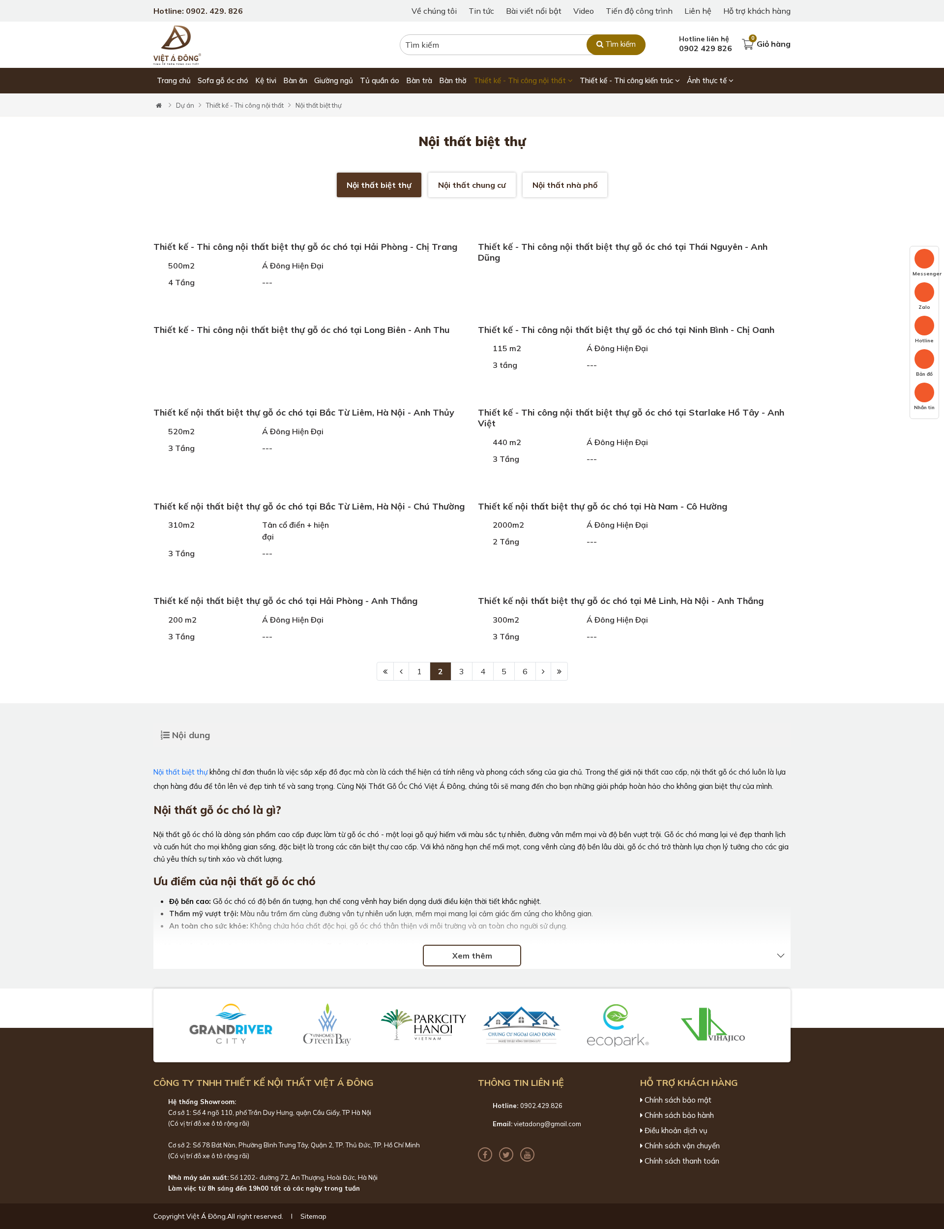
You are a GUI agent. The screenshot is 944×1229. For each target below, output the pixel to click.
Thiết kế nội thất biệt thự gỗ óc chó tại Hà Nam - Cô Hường (602, 506)
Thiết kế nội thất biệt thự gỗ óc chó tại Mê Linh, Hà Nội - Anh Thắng (621, 600)
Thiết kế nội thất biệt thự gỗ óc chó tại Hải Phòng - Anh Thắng (285, 600)
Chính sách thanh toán (681, 1161)
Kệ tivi (265, 80)
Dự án (185, 105)
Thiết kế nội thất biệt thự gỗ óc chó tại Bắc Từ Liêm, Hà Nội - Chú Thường (309, 506)
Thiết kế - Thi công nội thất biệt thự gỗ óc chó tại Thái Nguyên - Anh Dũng (622, 252)
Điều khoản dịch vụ (675, 1131)
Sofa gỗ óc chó (223, 80)
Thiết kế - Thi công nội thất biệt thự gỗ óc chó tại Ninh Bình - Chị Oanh (626, 329)
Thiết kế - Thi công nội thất (520, 80)
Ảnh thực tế (708, 80)
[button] (170, 1025)
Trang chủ (174, 80)
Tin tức (481, 11)
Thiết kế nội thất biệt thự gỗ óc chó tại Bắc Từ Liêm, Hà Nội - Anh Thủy (303, 412)
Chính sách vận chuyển (681, 1146)
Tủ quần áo (379, 80)
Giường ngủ (333, 80)
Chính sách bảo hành (678, 1115)
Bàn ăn (295, 80)
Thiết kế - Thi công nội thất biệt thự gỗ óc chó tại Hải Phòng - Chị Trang (305, 246)
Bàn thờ (453, 80)
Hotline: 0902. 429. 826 (198, 11)
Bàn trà (419, 80)
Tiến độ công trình (639, 11)
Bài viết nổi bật (533, 11)
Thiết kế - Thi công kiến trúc (627, 80)
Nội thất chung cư (472, 185)
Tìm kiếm (619, 44)
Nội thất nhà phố (564, 185)
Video (583, 11)
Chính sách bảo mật (677, 1100)
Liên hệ (697, 11)
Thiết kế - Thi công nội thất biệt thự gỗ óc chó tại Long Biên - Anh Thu (301, 329)
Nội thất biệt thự (318, 105)
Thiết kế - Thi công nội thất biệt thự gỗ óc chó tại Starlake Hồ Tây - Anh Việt (631, 418)
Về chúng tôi (434, 11)
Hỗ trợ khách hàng (757, 11)
